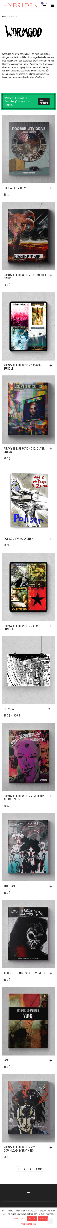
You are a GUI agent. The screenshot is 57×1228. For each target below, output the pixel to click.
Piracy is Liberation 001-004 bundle (22, 627)
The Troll (10, 886)
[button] (51, 188)
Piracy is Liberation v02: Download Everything (20, 1149)
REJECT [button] (43, 1219)
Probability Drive (15, 188)
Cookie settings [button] (16, 1218)
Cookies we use (28, 1224)
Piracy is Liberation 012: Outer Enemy (24, 450)
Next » (39, 1168)
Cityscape (10, 709)
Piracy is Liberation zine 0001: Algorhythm (24, 797)
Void (7, 1060)
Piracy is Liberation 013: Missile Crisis (25, 276)
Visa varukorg (44, 101)
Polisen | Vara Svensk (18, 538)
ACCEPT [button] (32, 1219)
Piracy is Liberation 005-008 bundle (22, 367)
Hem (4, 16)
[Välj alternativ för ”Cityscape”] (51, 709)
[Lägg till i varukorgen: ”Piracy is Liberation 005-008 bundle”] (51, 365)
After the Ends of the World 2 (24, 973)
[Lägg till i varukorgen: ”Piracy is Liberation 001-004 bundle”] (51, 626)
